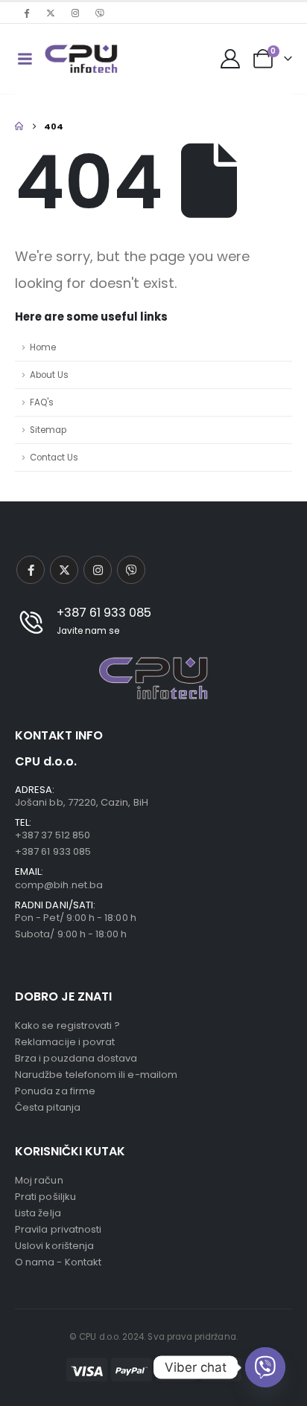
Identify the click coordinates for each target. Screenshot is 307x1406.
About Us (49, 375)
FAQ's (42, 402)
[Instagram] (75, 12)
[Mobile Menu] (24, 59)
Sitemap (48, 430)
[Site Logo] (81, 59)
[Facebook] (26, 12)
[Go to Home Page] (19, 126)
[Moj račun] (230, 58)
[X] (50, 12)
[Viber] (99, 12)
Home (43, 347)
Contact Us (54, 457)
